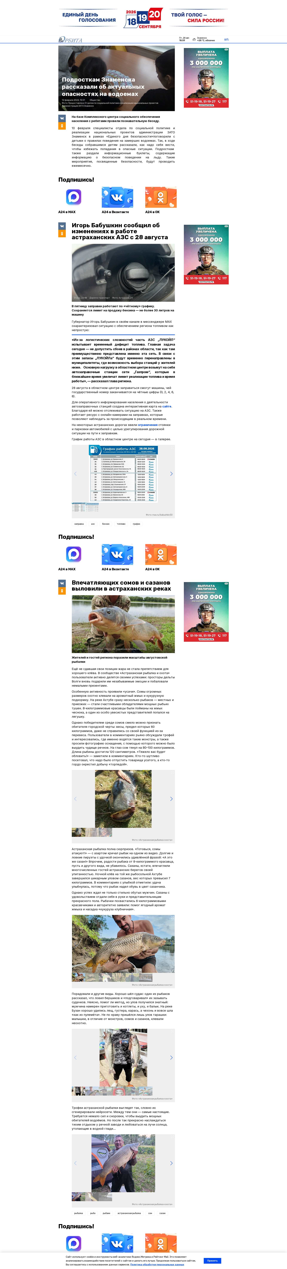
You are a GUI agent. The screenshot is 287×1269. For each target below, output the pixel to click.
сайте (166, 406)
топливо (121, 524)
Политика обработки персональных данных (157, 1264)
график (136, 524)
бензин (105, 524)
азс (93, 524)
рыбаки (106, 1213)
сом (150, 1213)
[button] (171, 474)
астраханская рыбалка (129, 1213)
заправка (79, 524)
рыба (92, 1213)
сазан (162, 1213)
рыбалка (78, 1213)
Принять (212, 1260)
